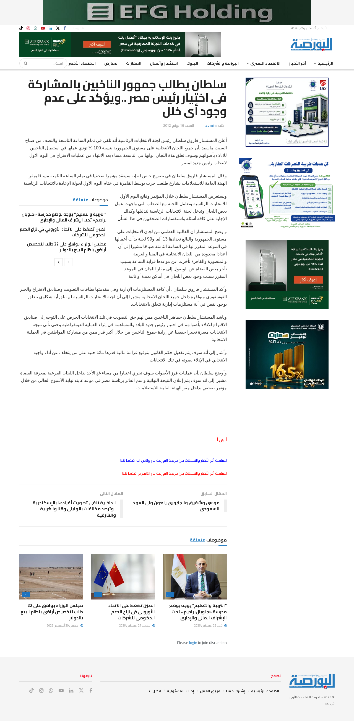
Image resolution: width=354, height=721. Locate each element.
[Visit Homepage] (312, 44)
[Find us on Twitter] (58, 28)
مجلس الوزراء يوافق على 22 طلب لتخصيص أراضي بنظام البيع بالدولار (66, 247)
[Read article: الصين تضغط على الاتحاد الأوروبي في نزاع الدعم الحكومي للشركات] (123, 576)
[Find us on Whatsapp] (35, 28)
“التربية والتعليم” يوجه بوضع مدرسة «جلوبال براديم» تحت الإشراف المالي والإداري (64, 217)
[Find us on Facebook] (65, 28)
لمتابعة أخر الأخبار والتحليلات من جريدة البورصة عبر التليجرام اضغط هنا (174, 473)
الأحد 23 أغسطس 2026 (209, 625)
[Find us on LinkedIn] (50, 28)
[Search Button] (23, 63)
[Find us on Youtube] (43, 28)
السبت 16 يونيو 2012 (178, 125)
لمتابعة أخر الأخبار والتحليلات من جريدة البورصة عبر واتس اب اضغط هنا (173, 460)
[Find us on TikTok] (21, 28)
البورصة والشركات (223, 63)
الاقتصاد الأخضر (82, 63)
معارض (111, 63)
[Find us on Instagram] (28, 28)
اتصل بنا (154, 691)
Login (77, 28)
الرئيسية (325, 63)
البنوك (192, 63)
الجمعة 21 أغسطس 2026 (135, 625)
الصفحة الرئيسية (265, 691)
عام (170, 594)
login (193, 642)
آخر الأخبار (297, 63)
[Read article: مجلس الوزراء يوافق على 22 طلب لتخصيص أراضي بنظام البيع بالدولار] (51, 576)
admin (210, 125)
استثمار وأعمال (164, 63)
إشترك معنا (235, 691)
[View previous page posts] (68, 262)
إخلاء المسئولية (180, 691)
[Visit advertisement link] (177, 12)
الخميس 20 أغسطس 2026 (63, 625)
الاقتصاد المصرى (265, 63)
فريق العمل (210, 691)
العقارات (133, 63)
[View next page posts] (58, 262)
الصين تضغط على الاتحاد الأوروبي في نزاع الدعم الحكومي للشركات (63, 232)
